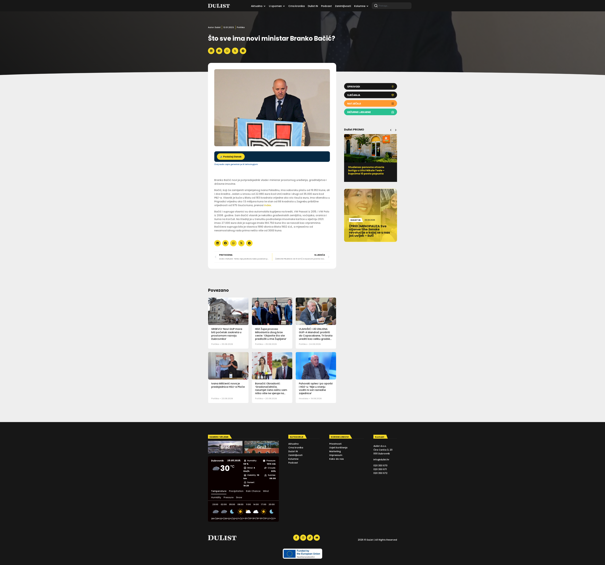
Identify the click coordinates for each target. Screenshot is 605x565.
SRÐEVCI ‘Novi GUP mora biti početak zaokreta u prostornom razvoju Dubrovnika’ (226, 334)
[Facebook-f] (296, 538)
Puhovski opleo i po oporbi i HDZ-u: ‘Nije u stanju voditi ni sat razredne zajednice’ (316, 388)
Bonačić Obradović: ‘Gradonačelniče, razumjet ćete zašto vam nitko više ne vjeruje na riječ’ (271, 390)
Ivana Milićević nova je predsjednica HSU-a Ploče (228, 385)
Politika (241, 27)
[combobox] (391, 6)
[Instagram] (303, 538)
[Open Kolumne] (367, 6)
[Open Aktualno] (264, 6)
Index (267, 205)
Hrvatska (303, 398)
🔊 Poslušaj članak (231, 156)
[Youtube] (317, 538)
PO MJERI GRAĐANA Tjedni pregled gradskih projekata (367, 168)
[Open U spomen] (284, 6)
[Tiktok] (310, 538)
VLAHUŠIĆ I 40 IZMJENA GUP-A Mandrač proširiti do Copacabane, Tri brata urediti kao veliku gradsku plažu (315, 335)
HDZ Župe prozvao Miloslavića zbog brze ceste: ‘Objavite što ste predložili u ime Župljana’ (270, 334)
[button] (211, 51)
